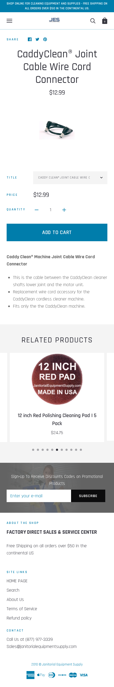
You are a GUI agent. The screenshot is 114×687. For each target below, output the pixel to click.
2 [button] (38, 450)
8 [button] (66, 450)
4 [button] (47, 450)
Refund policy (19, 618)
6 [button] (57, 450)
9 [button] (71, 450)
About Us (15, 599)
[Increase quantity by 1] (64, 209)
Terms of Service (22, 609)
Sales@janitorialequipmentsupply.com (42, 646)
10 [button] (76, 450)
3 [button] (43, 450)
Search (13, 590)
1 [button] (33, 450)
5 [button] (52, 450)
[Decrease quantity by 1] (36, 209)
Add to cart (57, 232)
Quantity (16, 209)
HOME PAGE (17, 581)
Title (12, 178)
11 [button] (81, 450)
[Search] (92, 20)
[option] (57, 130)
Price (12, 195)
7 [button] (62, 450)
